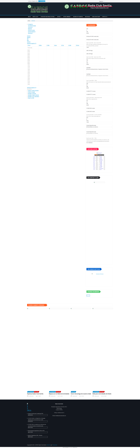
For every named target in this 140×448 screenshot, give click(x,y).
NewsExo (48, 445)
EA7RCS (59, 16)
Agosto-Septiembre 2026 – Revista (35, 435)
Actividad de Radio (32, 25)
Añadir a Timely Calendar (33, 90)
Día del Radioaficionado (91, 131)
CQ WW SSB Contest (91, 111)
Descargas (87, 16)
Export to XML (31, 98)
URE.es (29, 410)
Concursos (30, 27)
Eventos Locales (31, 30)
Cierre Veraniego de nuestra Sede (81, 394)
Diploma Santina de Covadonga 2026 (35, 413)
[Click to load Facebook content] (88, 295)
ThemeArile (54, 445)
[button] (29, 89)
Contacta (104, 16)
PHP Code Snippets (65, 447)
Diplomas (30, 28)
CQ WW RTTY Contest (91, 94)
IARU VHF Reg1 (90, 53)
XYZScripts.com (75, 447)
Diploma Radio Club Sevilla (35, 394)
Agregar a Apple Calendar (33, 95)
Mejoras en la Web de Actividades (59, 394)
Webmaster (31, 396)
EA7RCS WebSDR (66, 16)
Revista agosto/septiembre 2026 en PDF (36, 430)
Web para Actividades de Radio (101, 394)
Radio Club (35, 16)
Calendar (33, 20)
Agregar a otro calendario (33, 96)
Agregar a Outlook (32, 93)
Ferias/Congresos (31, 31)
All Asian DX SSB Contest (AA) (92, 39)
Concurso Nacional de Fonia (48, 16)
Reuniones (30, 33)
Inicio (29, 16)
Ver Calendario (89, 142)
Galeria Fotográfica (78, 16)
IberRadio (89, 74)
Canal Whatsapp (96, 16)
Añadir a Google (31, 92)
